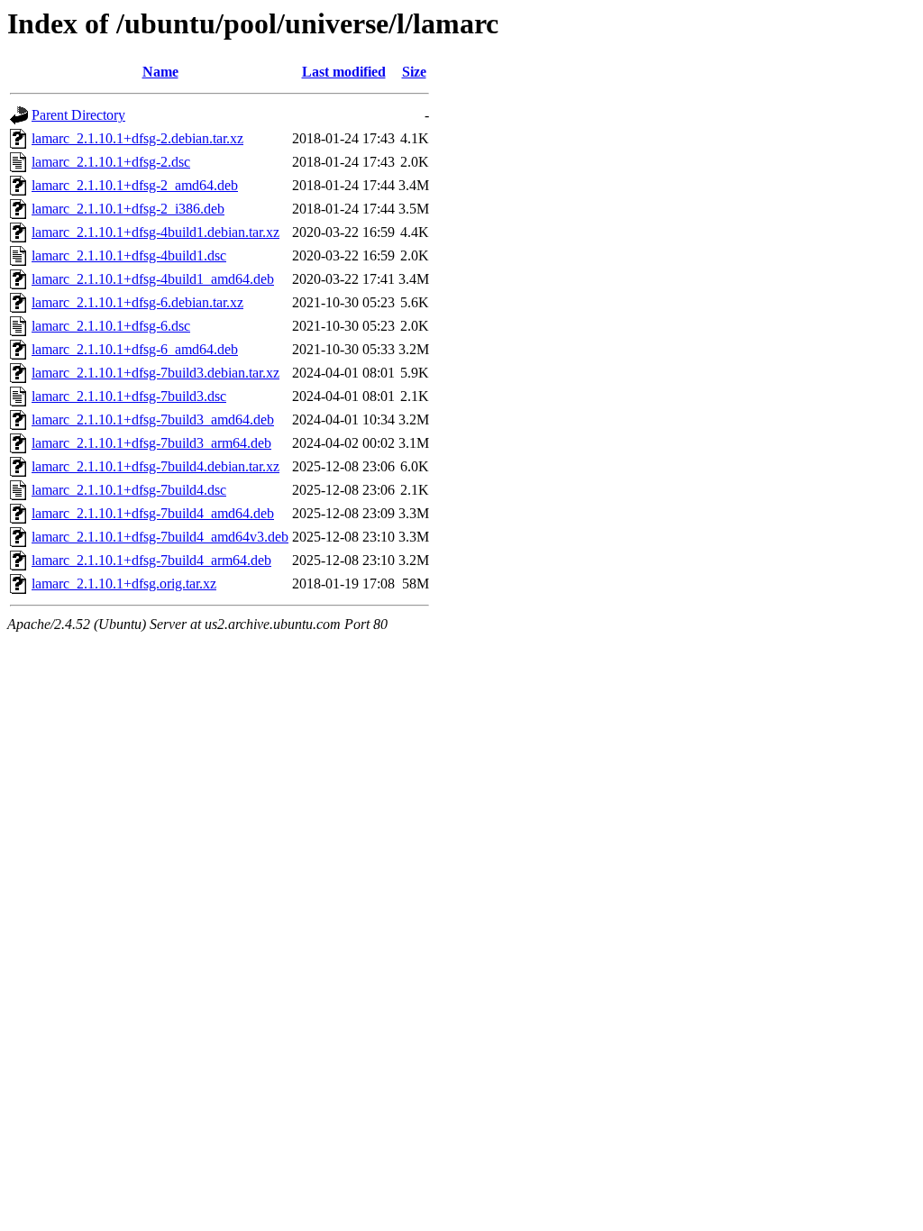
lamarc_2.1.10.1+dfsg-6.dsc (111, 325)
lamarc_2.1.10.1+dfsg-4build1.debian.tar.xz (155, 232)
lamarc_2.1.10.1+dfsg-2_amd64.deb (135, 185)
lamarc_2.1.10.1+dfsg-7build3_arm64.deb (151, 443)
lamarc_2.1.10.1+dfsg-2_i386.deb (128, 208)
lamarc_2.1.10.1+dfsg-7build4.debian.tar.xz (155, 466)
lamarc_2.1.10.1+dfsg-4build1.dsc (129, 255)
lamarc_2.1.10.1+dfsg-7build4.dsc (129, 489)
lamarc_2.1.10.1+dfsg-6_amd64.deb (135, 349)
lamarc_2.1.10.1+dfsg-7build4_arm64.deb (151, 560)
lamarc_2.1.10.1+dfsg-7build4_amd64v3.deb (160, 536)
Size (414, 71)
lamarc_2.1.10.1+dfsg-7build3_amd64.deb (153, 419)
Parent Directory (78, 115)
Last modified (344, 71)
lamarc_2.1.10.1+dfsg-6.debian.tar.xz (137, 302)
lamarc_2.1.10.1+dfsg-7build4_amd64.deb (153, 513)
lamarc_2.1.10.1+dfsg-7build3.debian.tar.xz (155, 372)
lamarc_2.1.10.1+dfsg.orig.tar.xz (124, 583)
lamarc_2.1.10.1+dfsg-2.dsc (111, 161)
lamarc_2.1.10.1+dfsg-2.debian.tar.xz (137, 138)
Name (160, 71)
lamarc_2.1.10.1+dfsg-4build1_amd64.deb (153, 279)
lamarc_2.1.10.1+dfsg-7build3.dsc (129, 396)
